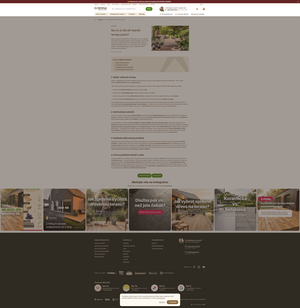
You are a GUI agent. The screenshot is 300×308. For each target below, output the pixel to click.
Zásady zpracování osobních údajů (165, 168)
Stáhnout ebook (165, 163)
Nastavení (162, 302)
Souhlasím (173, 302)
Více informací (160, 298)
